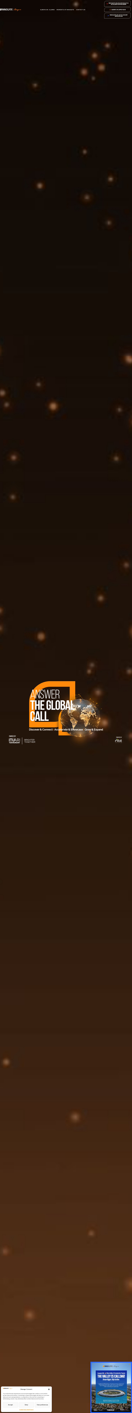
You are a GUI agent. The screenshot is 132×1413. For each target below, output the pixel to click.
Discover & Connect (41, 729)
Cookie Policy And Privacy (26, 1409)
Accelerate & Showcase (68, 729)
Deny (26, 1405)
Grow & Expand (94, 729)
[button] (49, 1389)
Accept (10, 1405)
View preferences (42, 1405)
